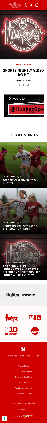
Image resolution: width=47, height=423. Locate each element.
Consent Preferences (23, 371)
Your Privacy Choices (23, 388)
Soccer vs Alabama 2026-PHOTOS (20, 181)
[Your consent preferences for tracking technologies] (4, 418)
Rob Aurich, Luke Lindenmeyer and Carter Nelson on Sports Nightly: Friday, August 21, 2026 (22, 270)
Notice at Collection (23, 393)
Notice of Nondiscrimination (23, 403)
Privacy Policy (23, 366)
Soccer (5, 177)
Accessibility (23, 409)
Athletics (7, 263)
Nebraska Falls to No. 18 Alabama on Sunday (20, 227)
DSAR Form (23, 382)
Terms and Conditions (23, 377)
